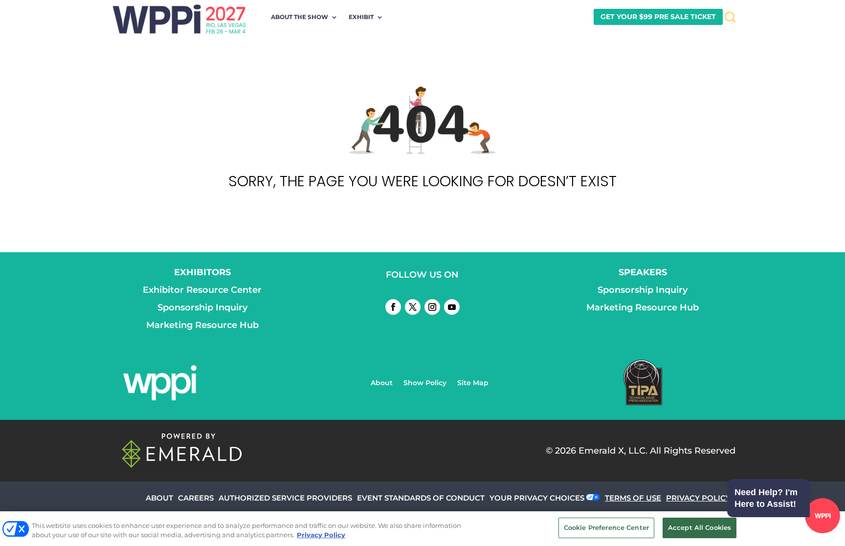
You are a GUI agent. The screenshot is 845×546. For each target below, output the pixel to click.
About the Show (299, 17)
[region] (422, 528)
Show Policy (424, 383)
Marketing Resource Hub (202, 325)
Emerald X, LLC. (612, 450)
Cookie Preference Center (606, 527)
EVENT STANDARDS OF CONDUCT (421, 497)
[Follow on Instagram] (432, 307)
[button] (781, 517)
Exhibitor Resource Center (202, 289)
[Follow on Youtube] (452, 307)
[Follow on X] (413, 307)
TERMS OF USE (633, 497)
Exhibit (361, 17)
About (382, 383)
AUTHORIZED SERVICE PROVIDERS (285, 497)
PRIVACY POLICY (698, 497)
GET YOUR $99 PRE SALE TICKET (658, 16)
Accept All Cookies (699, 527)
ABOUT (159, 497)
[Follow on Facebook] (393, 307)
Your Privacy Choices (536, 497)
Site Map (473, 383)
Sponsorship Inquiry (202, 307)
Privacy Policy (321, 535)
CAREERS (196, 497)
